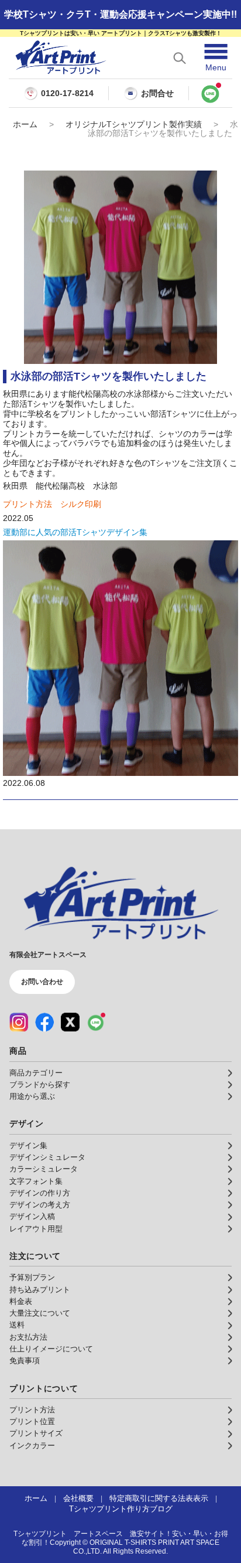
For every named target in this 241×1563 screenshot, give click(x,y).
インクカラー (32, 1446)
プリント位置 (32, 1422)
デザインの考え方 (39, 1205)
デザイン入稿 (32, 1217)
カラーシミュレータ (43, 1169)
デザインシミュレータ (47, 1157)
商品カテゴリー (36, 1073)
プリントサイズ (36, 1433)
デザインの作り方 (39, 1193)
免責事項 (24, 1361)
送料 (17, 1325)
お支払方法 (28, 1337)
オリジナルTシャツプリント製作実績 (134, 124)
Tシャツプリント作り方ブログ (121, 1509)
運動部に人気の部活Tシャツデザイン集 (75, 532)
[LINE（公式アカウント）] (96, 1022)
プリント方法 (32, 1410)
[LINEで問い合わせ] (210, 93)
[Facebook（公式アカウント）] (44, 1022)
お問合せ (157, 93)
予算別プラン (32, 1277)
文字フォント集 (36, 1181)
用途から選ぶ (32, 1096)
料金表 (20, 1302)
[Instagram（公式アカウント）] (18, 1022)
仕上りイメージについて (51, 1349)
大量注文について (39, 1313)
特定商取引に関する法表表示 (158, 1498)
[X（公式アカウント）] (70, 1022)
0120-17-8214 (67, 93)
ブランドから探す (39, 1085)
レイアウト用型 (36, 1229)
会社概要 (78, 1498)
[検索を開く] (179, 58)
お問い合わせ (42, 982)
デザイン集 (28, 1146)
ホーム (25, 124)
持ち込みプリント (39, 1290)
